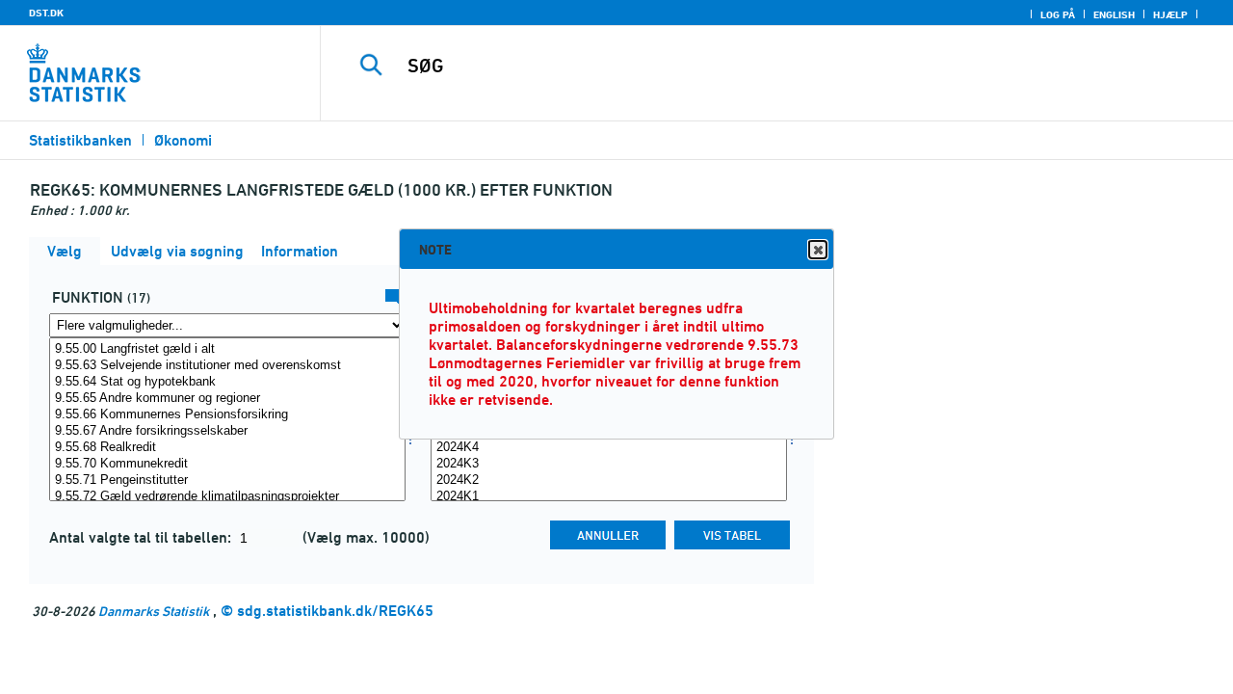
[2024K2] (608, 480)
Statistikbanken (80, 140)
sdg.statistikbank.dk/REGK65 (335, 610)
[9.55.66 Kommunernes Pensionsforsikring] (227, 415)
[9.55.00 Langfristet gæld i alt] (227, 349)
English (1114, 14)
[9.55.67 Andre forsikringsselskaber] (227, 431)
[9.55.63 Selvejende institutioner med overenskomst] (227, 366)
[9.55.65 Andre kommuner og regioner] (227, 398)
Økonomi (183, 140)
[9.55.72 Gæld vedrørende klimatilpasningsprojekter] (227, 497)
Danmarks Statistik (153, 610)
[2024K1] (608, 497)
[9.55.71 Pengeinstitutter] (227, 480)
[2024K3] (608, 464)
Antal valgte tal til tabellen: (142, 537)
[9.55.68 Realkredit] (227, 448)
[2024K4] (608, 448)
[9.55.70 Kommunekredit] (227, 464)
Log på (1057, 14)
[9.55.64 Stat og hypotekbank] (227, 382)
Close (817, 249)
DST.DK (46, 12)
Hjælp (1170, 14)
